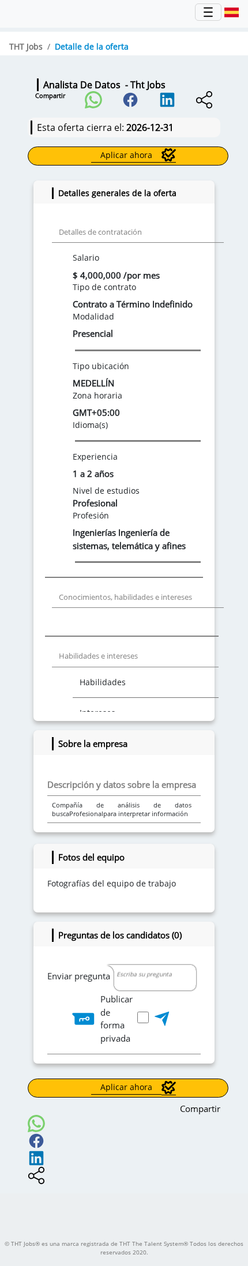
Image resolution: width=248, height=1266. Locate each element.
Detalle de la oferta (92, 46)
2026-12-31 (150, 127)
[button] (93, 96)
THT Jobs (26, 46)
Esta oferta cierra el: (105, 127)
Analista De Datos (104, 84)
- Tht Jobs (143, 84)
